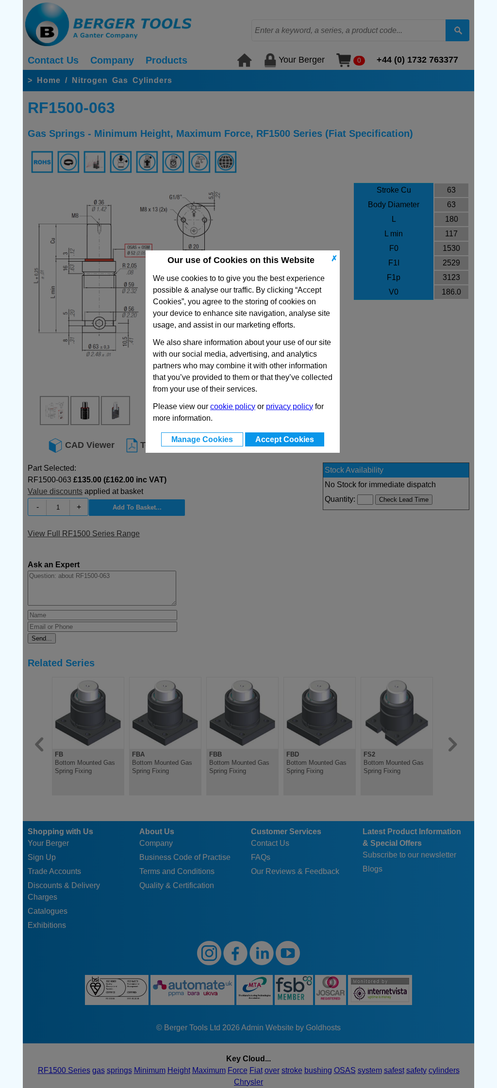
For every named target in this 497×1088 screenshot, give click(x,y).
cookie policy (232, 406)
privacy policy (289, 406)
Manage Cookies (202, 439)
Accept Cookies (284, 439)
